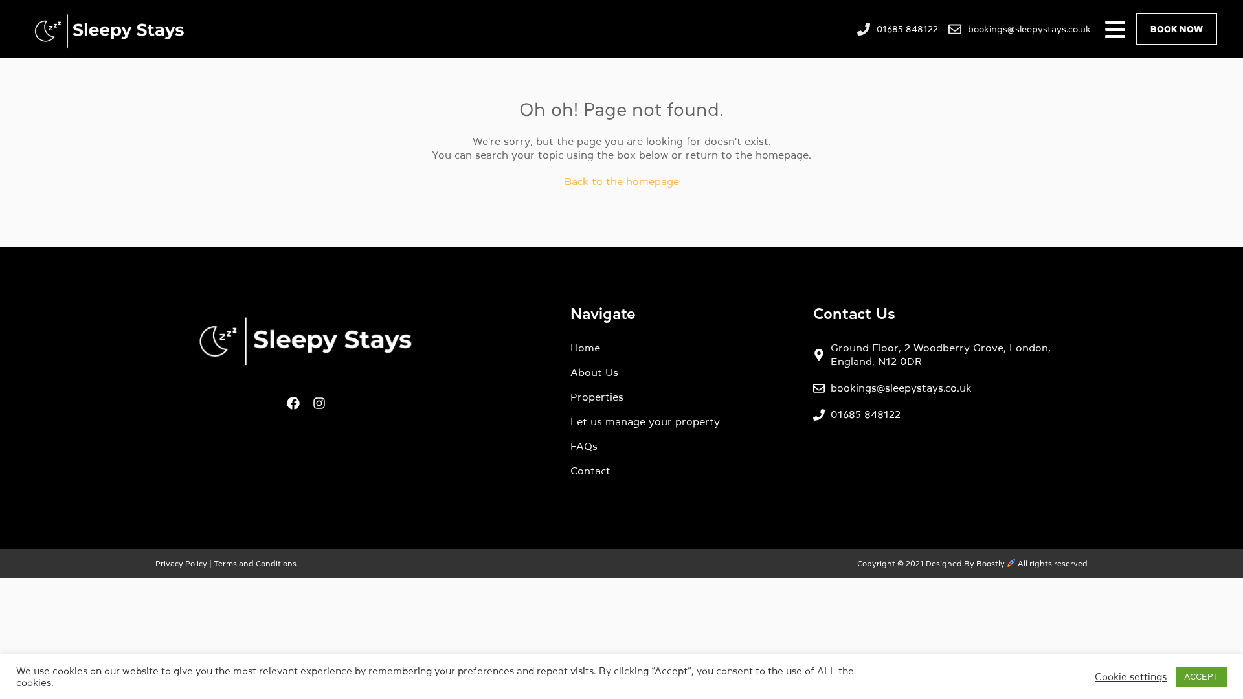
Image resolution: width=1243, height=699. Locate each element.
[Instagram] (319, 403)
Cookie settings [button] (1131, 677)
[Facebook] (293, 403)
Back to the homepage (622, 181)
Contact (590, 470)
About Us (594, 372)
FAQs (584, 446)
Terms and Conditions (254, 564)
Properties (596, 397)
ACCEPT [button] (1201, 676)
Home (585, 347)
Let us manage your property (645, 421)
